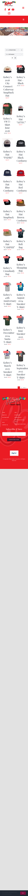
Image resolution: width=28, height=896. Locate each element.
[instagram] (9, 13)
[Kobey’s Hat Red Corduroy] (21, 169)
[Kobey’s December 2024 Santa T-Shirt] (7, 315)
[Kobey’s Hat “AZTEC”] (21, 104)
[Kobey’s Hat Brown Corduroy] (21, 199)
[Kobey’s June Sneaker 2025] (21, 315)
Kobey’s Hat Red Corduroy (22, 186)
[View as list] (15, 57)
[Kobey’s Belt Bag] (21, 228)
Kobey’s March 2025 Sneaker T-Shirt (7, 368)
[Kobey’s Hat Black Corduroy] (21, 139)
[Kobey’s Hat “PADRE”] (7, 139)
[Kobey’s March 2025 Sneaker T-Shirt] (7, 350)
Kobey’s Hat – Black (21, 80)
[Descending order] (21, 49)
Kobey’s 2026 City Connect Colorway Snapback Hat (8, 86)
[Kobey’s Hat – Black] (21, 64)
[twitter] (9, 9)
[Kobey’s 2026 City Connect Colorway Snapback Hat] (7, 64)
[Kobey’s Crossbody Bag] (7, 255)
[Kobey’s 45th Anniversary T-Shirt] (7, 282)
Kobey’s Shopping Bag (22, 267)
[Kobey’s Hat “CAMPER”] (7, 228)
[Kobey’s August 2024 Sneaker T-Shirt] (21, 282)
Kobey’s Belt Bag (21, 244)
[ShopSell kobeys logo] (9, 1)
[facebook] (5, 9)
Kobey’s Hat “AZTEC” (21, 119)
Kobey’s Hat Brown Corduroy (22, 216)
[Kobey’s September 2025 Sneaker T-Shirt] (21, 350)
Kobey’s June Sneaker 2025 (21, 332)
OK (23, 893)
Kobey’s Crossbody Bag (9, 271)
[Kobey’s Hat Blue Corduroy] (7, 169)
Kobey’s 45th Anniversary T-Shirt (9, 299)
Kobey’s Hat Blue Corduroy (8, 186)
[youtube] (13, 9)
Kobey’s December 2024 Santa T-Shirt (8, 335)
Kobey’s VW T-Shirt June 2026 (7, 124)
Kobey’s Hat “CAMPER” (9, 244)
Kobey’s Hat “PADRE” (8, 154)
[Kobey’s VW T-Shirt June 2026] (7, 104)
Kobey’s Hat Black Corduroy (22, 156)
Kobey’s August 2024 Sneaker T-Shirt (21, 300)
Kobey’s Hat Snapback (8, 214)
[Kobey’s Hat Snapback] (7, 199)
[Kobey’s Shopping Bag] (21, 255)
